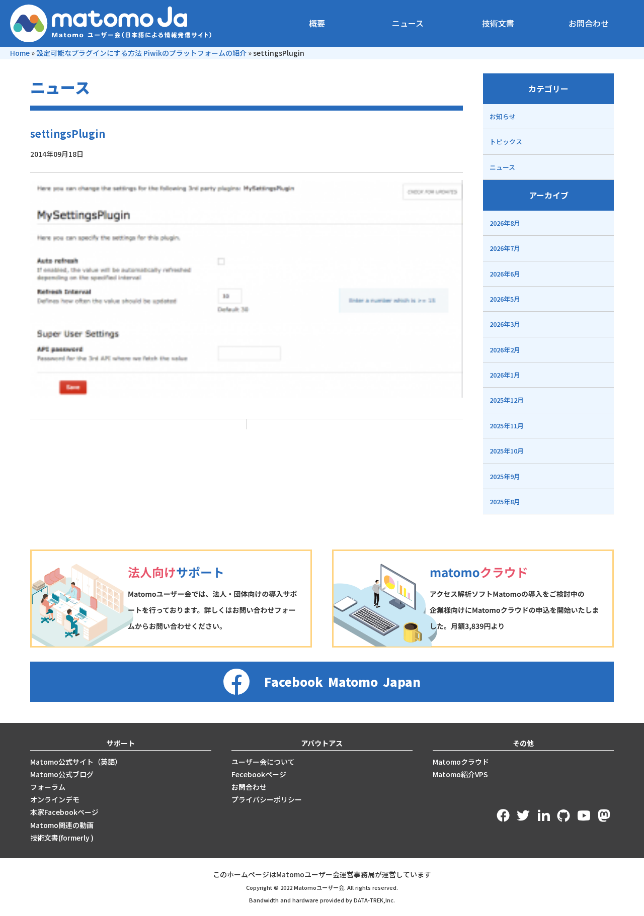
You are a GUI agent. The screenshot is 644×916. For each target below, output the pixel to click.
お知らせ (503, 116)
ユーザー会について (263, 762)
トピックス (506, 141)
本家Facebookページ (64, 812)
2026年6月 (505, 274)
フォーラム (47, 787)
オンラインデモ (54, 799)
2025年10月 (507, 450)
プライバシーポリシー (266, 799)
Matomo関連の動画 (62, 825)
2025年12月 (507, 400)
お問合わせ (589, 23)
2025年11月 (507, 425)
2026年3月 (505, 324)
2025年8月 (505, 501)
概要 (317, 23)
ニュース (408, 23)
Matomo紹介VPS (460, 774)
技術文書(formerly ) (62, 838)
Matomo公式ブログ (62, 774)
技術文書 (498, 23)
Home (20, 53)
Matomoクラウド (461, 762)
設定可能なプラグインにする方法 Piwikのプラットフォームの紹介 (141, 53)
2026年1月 (505, 375)
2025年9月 (505, 476)
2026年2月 (505, 349)
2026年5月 (505, 299)
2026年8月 (505, 223)
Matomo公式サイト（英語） (76, 762)
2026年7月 (505, 248)
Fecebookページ (258, 774)
